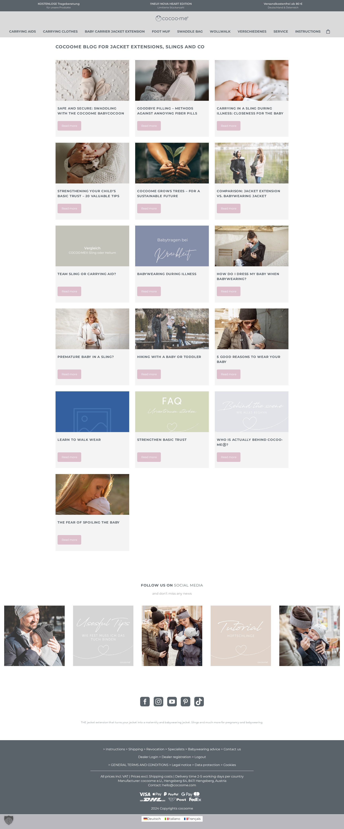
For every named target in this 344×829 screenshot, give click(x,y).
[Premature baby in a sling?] (92, 328)
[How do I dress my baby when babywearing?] (251, 246)
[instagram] (158, 701)
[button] (9, 820)
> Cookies (228, 765)
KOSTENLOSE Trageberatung (288, 4)
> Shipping (134, 749)
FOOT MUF (161, 31)
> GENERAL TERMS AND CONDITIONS (138, 765)
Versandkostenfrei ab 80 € (175, 4)
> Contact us (231, 749)
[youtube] (172, 701)
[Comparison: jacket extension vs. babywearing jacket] (251, 167)
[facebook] (145, 701)
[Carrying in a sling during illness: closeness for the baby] (251, 84)
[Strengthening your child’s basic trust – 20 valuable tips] (92, 167)
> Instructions (114, 749)
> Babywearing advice (202, 749)
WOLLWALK (220, 31)
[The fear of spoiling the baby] (92, 505)
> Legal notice (180, 765)
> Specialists (175, 749)
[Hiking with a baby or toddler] (172, 333)
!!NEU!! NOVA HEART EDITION (63, 4)
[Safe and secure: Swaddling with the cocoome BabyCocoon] (92, 84)
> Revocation (154, 749)
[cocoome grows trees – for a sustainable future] (172, 163)
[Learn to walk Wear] (92, 428)
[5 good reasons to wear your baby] (251, 333)
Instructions (308, 31)
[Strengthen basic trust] (172, 415)
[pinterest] (185, 701)
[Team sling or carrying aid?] (92, 250)
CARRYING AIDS (22, 31)
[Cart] (329, 31)
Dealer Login (148, 757)
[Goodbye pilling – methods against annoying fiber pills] (172, 84)
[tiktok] (199, 701)
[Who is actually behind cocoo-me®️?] (251, 415)
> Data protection (206, 765)
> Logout (199, 757)
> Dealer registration (175, 757)
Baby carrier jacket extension (115, 31)
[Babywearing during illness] (172, 250)
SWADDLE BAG (190, 31)
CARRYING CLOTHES (60, 31)
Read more (69, 126)
